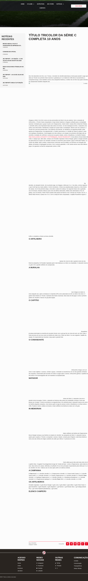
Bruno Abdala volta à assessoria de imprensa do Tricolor (12, 45)
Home (22, 4)
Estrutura (40, 4)
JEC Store (50, 4)
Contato (42, 8)
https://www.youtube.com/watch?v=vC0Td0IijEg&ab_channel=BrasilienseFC (50, 137)
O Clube (29, 4)
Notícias (59, 4)
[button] (67, 543)
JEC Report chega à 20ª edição (13, 82)
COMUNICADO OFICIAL (9, 51)
